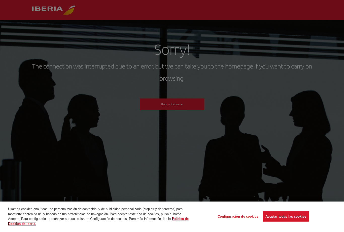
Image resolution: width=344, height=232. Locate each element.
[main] (172, 217)
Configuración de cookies (238, 216)
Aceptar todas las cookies (285, 216)
